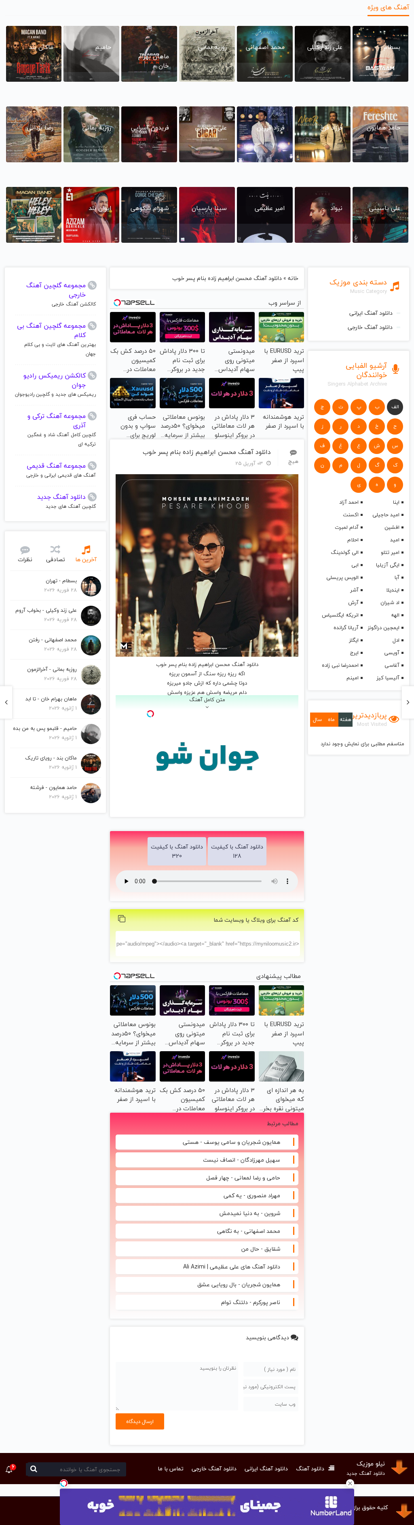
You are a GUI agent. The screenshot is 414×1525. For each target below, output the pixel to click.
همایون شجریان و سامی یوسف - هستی (231, 1142)
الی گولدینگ (345, 552)
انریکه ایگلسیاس (340, 615)
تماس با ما (171, 1468)
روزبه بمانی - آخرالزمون (52, 669)
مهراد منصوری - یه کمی (252, 1195)
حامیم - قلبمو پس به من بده (45, 728)
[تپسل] (64, 1483)
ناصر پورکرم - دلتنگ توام (250, 1302)
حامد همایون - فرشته (53, 787)
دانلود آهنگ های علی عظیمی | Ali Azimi (231, 1267)
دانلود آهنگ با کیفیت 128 (237, 851)
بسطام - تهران (61, 580)
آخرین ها (86, 559)
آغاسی (391, 665)
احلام (353, 539)
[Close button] (350, 1483)
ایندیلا (392, 589)
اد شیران (389, 602)
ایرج (354, 652)
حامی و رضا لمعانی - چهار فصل (243, 1178)
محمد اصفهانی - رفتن (53, 639)
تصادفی (55, 559)
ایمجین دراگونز (383, 627)
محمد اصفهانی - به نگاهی (248, 1231)
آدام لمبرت (347, 527)
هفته (345, 719)
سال (317, 719)
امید (394, 539)
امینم (352, 677)
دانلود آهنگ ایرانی (371, 313)
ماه (331, 719)
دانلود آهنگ (310, 1468)
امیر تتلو (390, 552)
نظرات (25, 559)
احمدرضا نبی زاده (340, 665)
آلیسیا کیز (387, 677)
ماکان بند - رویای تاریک (51, 757)
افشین (391, 527)
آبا (397, 577)
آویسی (391, 652)
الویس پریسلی (342, 577)
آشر (354, 589)
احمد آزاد (349, 502)
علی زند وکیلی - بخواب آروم (46, 610)
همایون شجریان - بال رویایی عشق (238, 1284)
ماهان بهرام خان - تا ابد (51, 698)
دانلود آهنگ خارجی (370, 327)
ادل (396, 640)
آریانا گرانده (346, 627)
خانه (293, 278)
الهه (395, 615)
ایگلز (354, 640)
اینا (396, 502)
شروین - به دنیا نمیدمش (249, 1213)
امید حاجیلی (385, 514)
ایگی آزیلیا (387, 564)
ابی (355, 564)
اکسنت (351, 514)
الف (395, 407)
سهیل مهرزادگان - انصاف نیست (241, 1160)
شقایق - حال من (260, 1249)
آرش (353, 602)
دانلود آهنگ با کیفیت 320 (177, 851)
